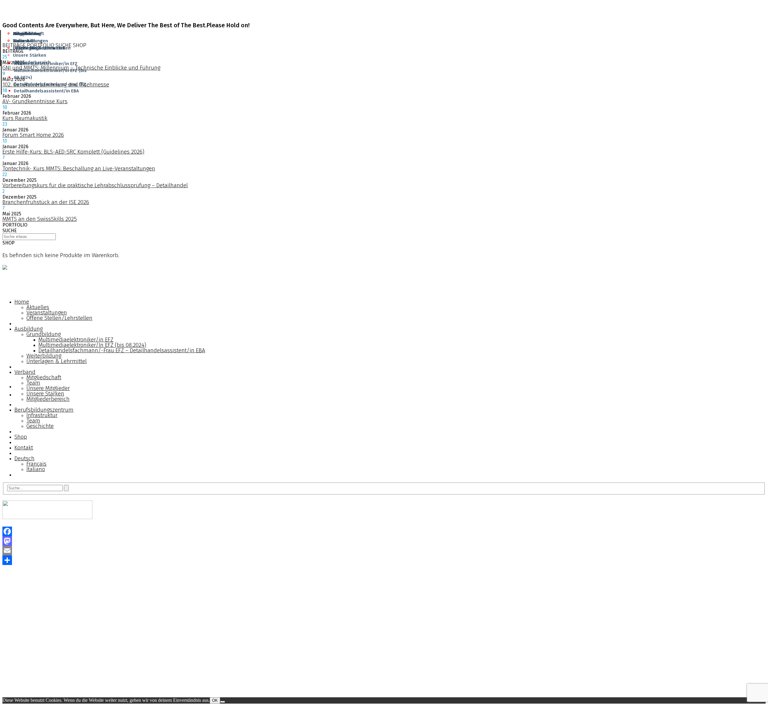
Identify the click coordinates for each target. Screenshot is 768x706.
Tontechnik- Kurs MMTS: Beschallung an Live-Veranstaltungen (78, 168)
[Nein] (222, 702)
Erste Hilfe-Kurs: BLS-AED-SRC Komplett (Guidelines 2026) (73, 151)
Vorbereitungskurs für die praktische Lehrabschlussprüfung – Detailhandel (95, 185)
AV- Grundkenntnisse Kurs (35, 101)
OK (215, 700)
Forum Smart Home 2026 (33, 134)
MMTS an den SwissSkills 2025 (39, 218)
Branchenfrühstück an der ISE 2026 (45, 202)
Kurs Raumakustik (24, 118)
